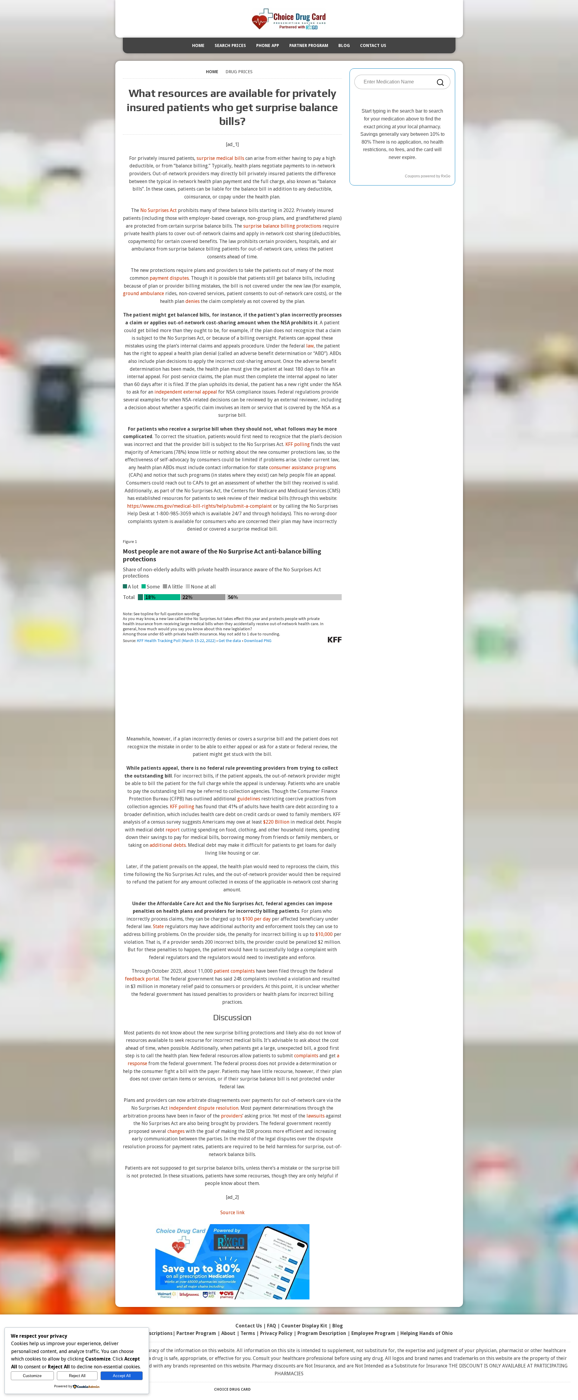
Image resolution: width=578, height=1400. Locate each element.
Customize (32, 1375)
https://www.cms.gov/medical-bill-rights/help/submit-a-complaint (199, 506)
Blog (344, 45)
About (228, 1333)
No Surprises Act (158, 210)
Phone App (267, 45)
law (310, 346)
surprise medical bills (220, 158)
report (173, 830)
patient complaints (234, 971)
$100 (247, 919)
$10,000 (324, 934)
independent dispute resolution (203, 1108)
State (158, 926)
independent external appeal (185, 392)
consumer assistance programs (302, 467)
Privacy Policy (276, 1333)
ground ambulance (143, 293)
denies (192, 301)
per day (262, 919)
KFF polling (297, 444)
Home (198, 45)
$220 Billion (276, 822)
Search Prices (230, 45)
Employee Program (373, 1333)
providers (231, 1116)
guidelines (248, 799)
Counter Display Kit (304, 1326)
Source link (232, 1212)
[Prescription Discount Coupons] (289, 19)
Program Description (321, 1333)
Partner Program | (198, 1333)
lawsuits (315, 1116)
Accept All (122, 1375)
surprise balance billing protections (282, 226)
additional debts (168, 845)
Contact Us (373, 45)
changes (176, 1131)
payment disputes (169, 278)
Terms (248, 1333)
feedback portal (142, 979)
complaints (306, 1056)
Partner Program (308, 45)
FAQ (271, 1326)
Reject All (77, 1375)
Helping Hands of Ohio (426, 1333)
